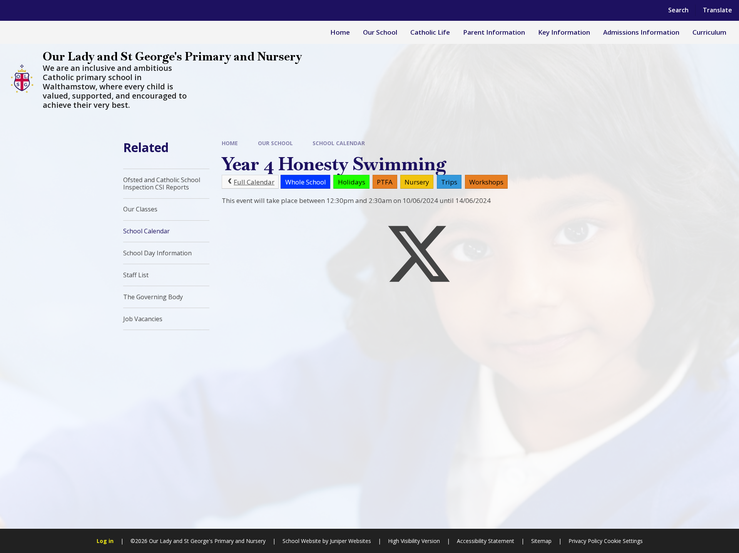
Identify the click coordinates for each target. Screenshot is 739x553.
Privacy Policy (585, 541)
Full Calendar (254, 182)
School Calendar (339, 143)
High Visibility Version (414, 541)
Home (230, 143)
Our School (275, 143)
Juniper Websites (350, 541)
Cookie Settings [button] (623, 541)
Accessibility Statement (485, 541)
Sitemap (541, 541)
